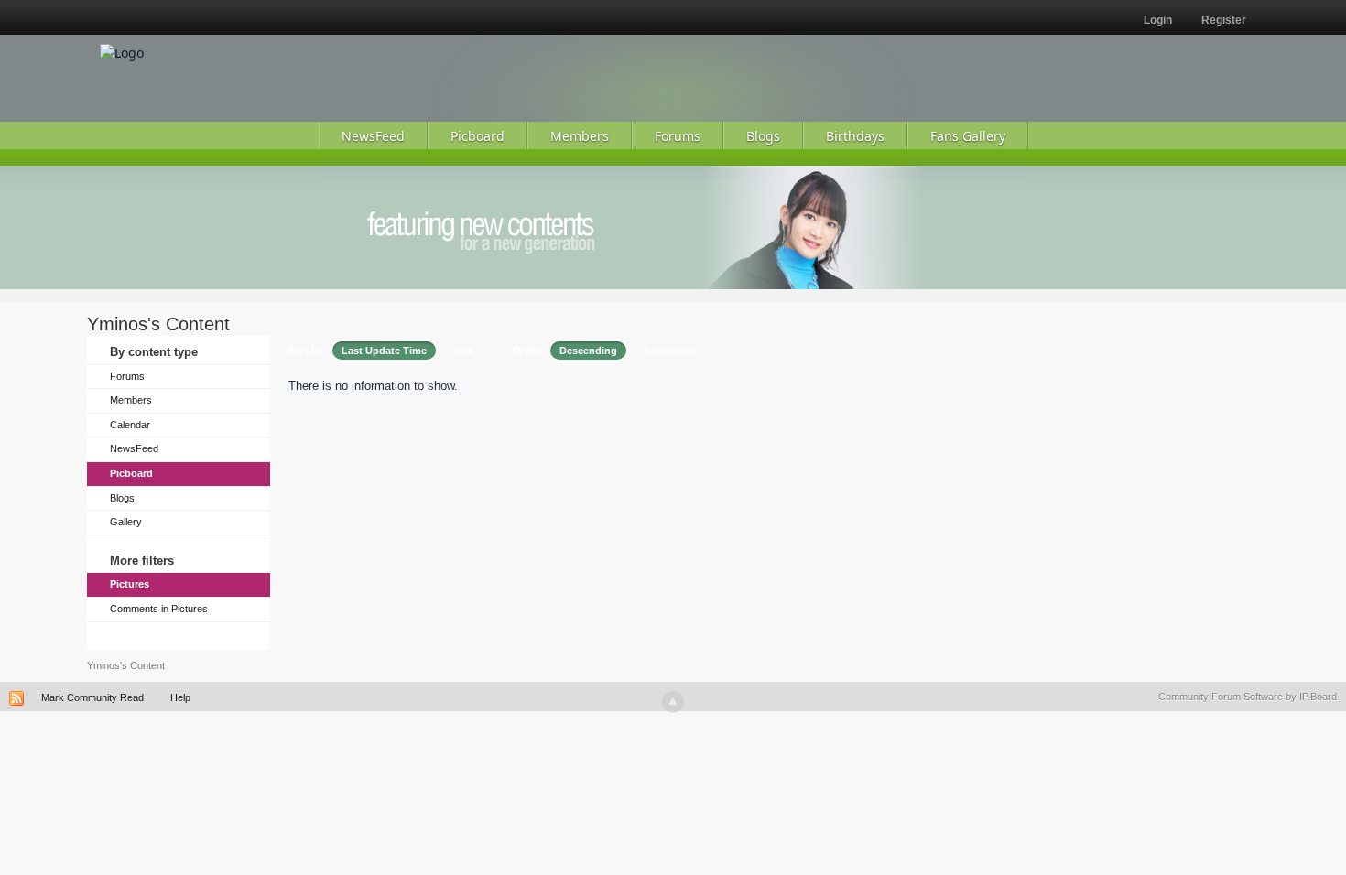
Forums (127, 376)
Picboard (131, 473)
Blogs (122, 497)
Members (131, 399)
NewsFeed (134, 448)
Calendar (130, 424)
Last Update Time (384, 350)
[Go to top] (673, 702)
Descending (588, 350)
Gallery (126, 521)
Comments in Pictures (159, 608)
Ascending (669, 350)
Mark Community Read (92, 697)
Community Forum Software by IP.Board (1247, 696)
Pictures (129, 583)
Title (462, 350)
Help (180, 697)
